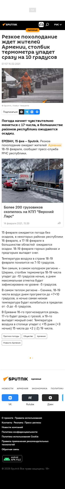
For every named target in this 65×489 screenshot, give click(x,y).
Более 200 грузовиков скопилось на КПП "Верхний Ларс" (29, 211)
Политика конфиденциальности (19, 431)
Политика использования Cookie (20, 436)
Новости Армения (11, 342)
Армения (41, 336)
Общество (28, 336)
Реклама (18, 422)
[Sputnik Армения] (10, 25)
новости (7, 388)
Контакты (7, 422)
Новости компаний (12, 427)
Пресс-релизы (33, 422)
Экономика (39, 388)
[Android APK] (12, 459)
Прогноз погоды (11, 336)
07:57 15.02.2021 (11, 63)
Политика (57, 388)
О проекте (7, 417)
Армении (54, 145)
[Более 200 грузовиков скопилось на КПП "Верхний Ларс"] (32, 181)
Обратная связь (10, 449)
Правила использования (28, 417)
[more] (59, 223)
